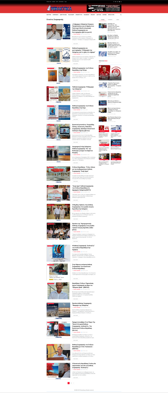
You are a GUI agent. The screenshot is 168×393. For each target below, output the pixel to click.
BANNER (53, 1)
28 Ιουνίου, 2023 (85, 132)
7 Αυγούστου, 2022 (85, 210)
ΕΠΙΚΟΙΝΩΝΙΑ (61, 1)
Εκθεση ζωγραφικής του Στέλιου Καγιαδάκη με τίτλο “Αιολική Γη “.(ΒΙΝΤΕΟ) (82, 347)
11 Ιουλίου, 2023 (85, 109)
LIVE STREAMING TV (116, 145)
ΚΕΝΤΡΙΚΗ (49, 14)
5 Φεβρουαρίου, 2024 (85, 72)
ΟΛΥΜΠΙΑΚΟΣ (55, 14)
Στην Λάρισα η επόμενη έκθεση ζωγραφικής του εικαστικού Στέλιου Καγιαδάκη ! (82, 266)
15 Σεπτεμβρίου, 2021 (86, 307)
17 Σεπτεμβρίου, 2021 (86, 289)
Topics (65, 1)
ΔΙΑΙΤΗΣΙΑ (99, 14)
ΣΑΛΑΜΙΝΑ (50, 24)
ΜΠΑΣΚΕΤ (93, 14)
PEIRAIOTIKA (49, 1)
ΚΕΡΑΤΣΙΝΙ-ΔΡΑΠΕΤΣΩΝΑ (102, 145)
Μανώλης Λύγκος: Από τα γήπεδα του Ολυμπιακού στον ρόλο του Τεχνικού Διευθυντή (109, 75)
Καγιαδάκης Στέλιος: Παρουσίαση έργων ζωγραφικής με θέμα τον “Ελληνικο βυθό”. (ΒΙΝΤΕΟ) (82, 285)
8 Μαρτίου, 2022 (85, 270)
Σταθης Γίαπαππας (76, 34)
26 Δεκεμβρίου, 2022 (85, 154)
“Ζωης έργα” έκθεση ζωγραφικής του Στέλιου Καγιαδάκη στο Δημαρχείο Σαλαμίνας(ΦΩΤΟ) (82, 188)
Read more (75, 43)
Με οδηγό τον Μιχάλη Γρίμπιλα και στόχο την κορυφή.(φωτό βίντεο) (113, 37)
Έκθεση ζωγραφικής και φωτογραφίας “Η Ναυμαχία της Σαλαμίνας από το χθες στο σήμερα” (83, 50)
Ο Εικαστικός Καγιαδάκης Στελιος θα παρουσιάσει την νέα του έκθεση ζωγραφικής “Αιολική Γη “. (84, 365)
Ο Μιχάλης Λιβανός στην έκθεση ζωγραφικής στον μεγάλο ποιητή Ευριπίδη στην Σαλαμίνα (82, 207)
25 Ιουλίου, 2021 (85, 350)
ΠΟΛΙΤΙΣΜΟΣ (50, 48)
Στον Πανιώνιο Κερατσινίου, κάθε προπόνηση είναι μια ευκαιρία (114, 118)
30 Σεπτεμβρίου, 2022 (86, 192)
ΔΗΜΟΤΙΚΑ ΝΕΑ (63, 14)
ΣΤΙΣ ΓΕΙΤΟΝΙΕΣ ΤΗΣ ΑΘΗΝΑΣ (116, 131)
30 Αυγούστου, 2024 (85, 54)
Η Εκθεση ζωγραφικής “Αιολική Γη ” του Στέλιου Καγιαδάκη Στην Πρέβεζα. (83, 248)
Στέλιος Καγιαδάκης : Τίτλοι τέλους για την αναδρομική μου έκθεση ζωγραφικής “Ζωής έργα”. (83, 169)
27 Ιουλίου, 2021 (85, 332)
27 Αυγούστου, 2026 (111, 88)
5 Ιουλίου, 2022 (84, 251)
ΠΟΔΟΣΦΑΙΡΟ (71, 14)
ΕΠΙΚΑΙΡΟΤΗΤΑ (79, 14)
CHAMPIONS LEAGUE (104, 159)
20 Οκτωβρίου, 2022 (85, 173)
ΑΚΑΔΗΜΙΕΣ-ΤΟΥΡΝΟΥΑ (102, 131)
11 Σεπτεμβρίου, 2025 (86, 34)
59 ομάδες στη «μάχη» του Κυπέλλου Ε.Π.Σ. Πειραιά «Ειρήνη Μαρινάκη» (114, 53)
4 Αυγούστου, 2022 (85, 231)
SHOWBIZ (105, 14)
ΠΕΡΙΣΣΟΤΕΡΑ (111, 14)
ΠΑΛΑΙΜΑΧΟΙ (86, 14)
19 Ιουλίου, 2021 (85, 369)
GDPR (57, 1)
